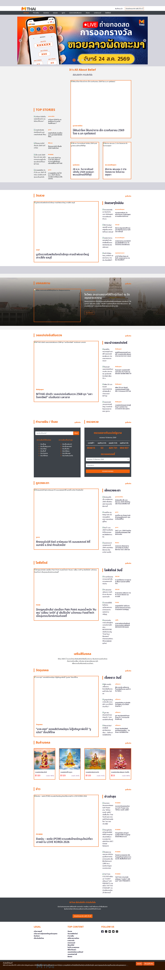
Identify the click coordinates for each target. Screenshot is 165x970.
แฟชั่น (116, 620)
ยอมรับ (139, 964)
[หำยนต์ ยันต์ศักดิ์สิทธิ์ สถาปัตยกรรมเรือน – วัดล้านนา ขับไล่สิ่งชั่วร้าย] (107, 730)
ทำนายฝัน (36, 13)
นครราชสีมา (51, 116)
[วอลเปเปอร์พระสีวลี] (44, 759)
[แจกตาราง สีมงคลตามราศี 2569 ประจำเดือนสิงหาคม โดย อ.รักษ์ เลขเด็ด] (107, 547)
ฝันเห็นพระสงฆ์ (67, 446)
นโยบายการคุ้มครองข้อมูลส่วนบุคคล (45, 934)
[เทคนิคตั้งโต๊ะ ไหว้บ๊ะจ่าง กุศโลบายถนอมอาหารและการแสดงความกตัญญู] (107, 608)
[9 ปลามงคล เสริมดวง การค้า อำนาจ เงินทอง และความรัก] (107, 593)
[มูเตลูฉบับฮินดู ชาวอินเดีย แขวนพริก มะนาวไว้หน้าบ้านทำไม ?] (107, 703)
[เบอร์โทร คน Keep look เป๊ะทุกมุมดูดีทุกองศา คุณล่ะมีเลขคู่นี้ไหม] (107, 517)
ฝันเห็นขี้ (43, 451)
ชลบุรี (38, 250)
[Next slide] (144, 40)
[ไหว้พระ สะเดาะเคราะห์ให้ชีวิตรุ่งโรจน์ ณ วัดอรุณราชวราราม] (57, 305)
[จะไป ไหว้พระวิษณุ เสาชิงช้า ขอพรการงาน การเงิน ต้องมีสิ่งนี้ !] (107, 256)
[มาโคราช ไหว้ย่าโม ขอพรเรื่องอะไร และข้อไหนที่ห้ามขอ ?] (40, 119)
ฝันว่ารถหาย (44, 453)
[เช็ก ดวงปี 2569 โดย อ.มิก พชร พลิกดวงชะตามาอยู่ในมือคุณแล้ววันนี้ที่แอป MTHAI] (40, 159)
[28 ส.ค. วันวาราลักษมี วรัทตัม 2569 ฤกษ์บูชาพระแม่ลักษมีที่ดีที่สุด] (85, 152)
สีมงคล (117, 543)
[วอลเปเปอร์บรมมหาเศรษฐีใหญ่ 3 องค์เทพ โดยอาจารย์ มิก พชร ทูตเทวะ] (107, 407)
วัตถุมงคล (39, 724)
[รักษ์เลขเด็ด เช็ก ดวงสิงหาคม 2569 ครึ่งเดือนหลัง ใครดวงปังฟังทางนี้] (107, 501)
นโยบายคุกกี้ (38, 931)
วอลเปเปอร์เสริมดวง (75, 13)
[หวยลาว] (82, 63)
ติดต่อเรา (37, 936)
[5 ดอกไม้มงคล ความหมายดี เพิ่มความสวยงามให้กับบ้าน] (107, 580)
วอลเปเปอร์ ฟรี (72, 954)
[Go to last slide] (20, 40)
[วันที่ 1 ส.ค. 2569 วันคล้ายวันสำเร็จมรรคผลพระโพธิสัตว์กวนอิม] (107, 532)
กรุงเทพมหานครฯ (119, 253)
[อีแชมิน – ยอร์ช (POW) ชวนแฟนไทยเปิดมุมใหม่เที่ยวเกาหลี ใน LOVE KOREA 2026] (66, 813)
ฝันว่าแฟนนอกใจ (67, 456)
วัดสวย (88, 13)
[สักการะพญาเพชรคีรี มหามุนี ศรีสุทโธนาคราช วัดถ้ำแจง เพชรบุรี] (107, 228)
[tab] (74, 60)
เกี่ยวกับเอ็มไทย (39, 938)
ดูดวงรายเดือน (77, 126)
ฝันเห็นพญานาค (45, 446)
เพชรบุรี (117, 225)
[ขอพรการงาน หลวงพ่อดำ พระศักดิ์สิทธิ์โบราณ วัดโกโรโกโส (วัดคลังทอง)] (107, 242)
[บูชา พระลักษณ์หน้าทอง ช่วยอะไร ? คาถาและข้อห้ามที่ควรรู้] (107, 716)
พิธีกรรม (50, 143)
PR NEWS (50, 155)
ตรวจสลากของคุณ (107, 471)
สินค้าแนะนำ (119, 9)
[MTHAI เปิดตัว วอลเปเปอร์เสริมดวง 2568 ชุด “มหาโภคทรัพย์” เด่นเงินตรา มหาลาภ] (66, 363)
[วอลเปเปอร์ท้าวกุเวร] (69, 759)
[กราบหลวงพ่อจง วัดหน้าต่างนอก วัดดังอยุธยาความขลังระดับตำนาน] (107, 214)
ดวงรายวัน (71, 940)
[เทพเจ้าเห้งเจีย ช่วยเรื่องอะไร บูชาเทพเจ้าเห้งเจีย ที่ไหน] (40, 132)
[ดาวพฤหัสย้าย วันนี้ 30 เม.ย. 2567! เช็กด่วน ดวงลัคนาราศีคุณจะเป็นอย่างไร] (40, 173)
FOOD (38, 605)
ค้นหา (76, 433)
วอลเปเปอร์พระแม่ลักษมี (75, 952)
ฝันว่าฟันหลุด (66, 453)
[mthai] (29, 8)
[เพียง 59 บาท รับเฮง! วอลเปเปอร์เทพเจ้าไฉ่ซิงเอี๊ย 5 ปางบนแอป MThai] (107, 390)
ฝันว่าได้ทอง (44, 456)
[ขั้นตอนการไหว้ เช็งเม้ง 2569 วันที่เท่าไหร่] (40, 145)
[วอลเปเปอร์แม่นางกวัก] (95, 759)
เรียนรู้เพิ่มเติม (148, 964)
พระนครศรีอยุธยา (110, 165)
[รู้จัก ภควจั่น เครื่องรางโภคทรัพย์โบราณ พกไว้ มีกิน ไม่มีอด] (107, 689)
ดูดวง (49, 130)
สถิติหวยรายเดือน (73, 938)
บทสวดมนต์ (97, 13)
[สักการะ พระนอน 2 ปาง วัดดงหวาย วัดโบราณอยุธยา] (117, 152)
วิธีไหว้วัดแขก (72, 950)
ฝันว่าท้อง (43, 449)
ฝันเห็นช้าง (65, 449)
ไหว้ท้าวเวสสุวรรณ (73, 947)
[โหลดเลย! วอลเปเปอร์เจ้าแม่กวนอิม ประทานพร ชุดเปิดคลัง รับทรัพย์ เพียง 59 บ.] (107, 372)
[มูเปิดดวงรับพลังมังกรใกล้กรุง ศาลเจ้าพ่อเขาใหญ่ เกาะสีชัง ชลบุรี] (66, 224)
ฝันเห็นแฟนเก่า (67, 444)
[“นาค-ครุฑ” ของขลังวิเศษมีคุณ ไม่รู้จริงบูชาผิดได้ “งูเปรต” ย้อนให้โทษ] (66, 698)
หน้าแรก (26, 13)
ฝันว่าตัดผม (66, 451)
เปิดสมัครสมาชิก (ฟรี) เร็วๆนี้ (82, 916)
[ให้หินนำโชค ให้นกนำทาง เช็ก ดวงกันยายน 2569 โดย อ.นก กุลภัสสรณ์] (101, 101)
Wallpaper (40, 389)
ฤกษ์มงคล (76, 165)
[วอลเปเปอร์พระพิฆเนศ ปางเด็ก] (120, 759)
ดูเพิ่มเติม (128, 196)
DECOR (117, 576)
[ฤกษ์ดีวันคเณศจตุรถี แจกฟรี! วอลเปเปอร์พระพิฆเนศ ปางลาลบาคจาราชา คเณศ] (107, 355)
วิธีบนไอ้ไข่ (71, 945)
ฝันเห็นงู (43, 444)
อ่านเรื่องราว (89, 313)
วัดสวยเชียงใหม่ (73, 934)
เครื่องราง (117, 684)
